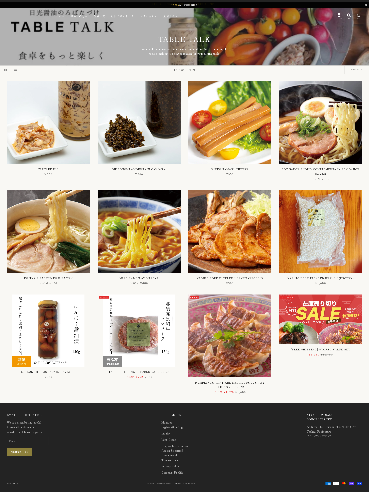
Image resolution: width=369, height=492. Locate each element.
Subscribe (19, 452)
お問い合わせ (148, 16)
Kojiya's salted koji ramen (48, 278)
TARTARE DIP (48, 169)
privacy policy (170, 466)
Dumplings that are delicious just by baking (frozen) (230, 385)
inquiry (166, 433)
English (11, 483)
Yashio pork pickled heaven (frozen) (230, 278)
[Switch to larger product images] (5, 70)
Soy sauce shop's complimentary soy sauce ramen (320, 171)
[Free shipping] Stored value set (139, 372)
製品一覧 (99, 16)
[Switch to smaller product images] (10, 70)
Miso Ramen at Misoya (139, 278)
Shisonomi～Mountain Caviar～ (139, 169)
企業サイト (170, 16)
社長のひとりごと (122, 16)
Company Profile (172, 472)
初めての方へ (79, 16)
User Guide (168, 439)
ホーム (60, 16)
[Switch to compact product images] (15, 70)
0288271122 (322, 436)
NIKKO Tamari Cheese (229, 169)
